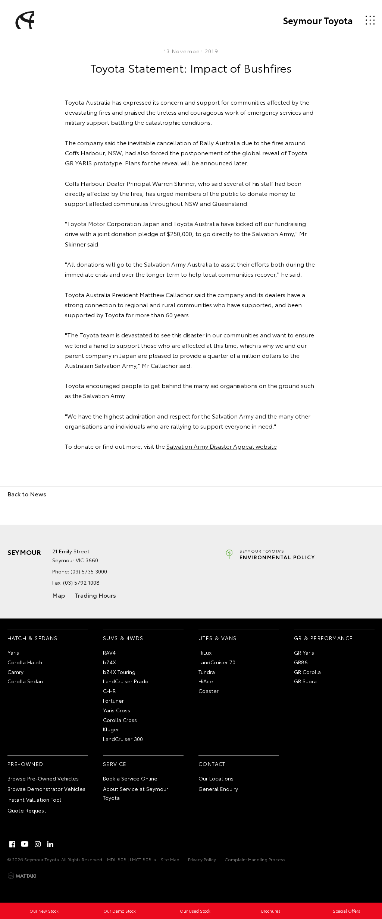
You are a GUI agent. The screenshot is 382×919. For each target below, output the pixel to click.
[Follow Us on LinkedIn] (50, 844)
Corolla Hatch (24, 662)
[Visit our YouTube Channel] (25, 844)
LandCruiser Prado (125, 681)
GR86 (301, 662)
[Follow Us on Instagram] (38, 844)
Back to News (26, 493)
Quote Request (26, 810)
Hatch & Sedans (32, 638)
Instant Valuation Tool (34, 799)
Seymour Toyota (318, 20)
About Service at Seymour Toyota (135, 793)
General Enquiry (218, 788)
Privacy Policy (202, 859)
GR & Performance (323, 638)
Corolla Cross (120, 720)
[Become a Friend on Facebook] (12, 844)
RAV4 (109, 652)
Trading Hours (95, 595)
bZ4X (109, 662)
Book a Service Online (130, 778)
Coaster (208, 690)
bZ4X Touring (119, 671)
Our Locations (216, 778)
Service (115, 763)
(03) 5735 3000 (89, 571)
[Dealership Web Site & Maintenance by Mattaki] (22, 876)
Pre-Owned (25, 763)
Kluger (111, 729)
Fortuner (113, 700)
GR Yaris (304, 652)
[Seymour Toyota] (23, 20)
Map (58, 595)
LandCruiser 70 (216, 662)
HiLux (205, 652)
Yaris (13, 652)
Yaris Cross (116, 710)
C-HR (109, 690)
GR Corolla (307, 671)
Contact (212, 763)
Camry (15, 671)
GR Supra (305, 681)
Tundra (206, 671)
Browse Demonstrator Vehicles (46, 788)
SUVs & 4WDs (123, 638)
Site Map (170, 859)
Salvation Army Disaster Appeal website (221, 446)
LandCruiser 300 (123, 738)
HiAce (205, 681)
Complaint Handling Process (255, 859)
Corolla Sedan (25, 681)
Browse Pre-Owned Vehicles (43, 778)
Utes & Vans (217, 638)
